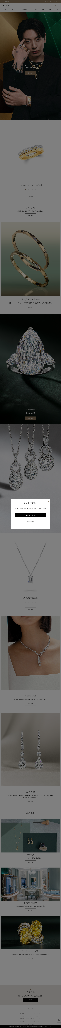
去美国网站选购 (30, 515)
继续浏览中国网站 (30, 521)
